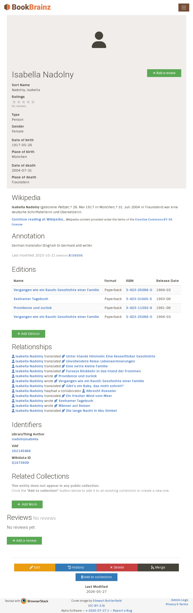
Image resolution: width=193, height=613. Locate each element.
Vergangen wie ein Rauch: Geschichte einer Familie (56, 290)
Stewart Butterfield (107, 601)
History (77, 567)
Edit (36, 567)
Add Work (29, 504)
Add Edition (30, 334)
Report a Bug (122, 611)
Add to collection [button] (97, 577)
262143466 (21, 451)
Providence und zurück (33, 308)
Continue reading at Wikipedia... (38, 219)
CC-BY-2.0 (96, 606)
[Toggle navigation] (183, 8)
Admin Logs (179, 600)
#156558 (75, 255)
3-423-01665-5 (139, 299)
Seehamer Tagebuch (31, 299)
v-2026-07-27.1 (97, 611)
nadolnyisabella (25, 439)
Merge (159, 567)
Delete (118, 567)
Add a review (166, 73)
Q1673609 (20, 463)
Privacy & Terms (177, 604)
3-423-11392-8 (139, 308)
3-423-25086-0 (139, 290)
